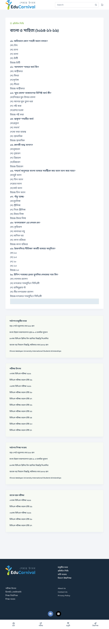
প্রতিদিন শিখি (18, 23)
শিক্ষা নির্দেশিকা (11, 595)
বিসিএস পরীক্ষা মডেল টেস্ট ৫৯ (21, 380)
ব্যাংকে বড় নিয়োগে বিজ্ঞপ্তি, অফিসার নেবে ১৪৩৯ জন (29, 344)
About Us (62, 588)
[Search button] (95, 4)
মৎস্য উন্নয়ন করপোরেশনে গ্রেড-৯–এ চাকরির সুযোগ (29, 332)
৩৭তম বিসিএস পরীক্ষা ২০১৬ (20, 373)
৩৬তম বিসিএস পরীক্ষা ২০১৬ (20, 386)
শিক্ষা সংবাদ (10, 599)
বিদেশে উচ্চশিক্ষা (64, 578)
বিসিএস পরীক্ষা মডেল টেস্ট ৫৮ (21, 392)
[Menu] (102, 5)
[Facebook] (50, 613)
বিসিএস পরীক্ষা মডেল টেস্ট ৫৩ (21, 424)
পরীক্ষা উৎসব (10, 588)
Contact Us (62, 592)
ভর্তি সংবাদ (62, 574)
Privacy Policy (64, 595)
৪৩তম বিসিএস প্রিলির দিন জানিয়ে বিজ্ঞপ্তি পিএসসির (29, 338)
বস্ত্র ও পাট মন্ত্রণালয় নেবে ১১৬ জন (22, 326)
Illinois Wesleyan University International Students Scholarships (35, 351)
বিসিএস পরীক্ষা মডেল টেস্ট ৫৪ (21, 417)
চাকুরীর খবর (63, 567)
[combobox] (74, 4)
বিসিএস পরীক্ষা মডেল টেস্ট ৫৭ (21, 398)
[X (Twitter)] (58, 613)
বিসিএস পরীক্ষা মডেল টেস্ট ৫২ (21, 430)
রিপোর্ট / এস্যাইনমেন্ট (13, 592)
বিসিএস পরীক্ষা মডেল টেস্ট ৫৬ (21, 405)
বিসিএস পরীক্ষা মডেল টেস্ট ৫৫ (21, 411)
